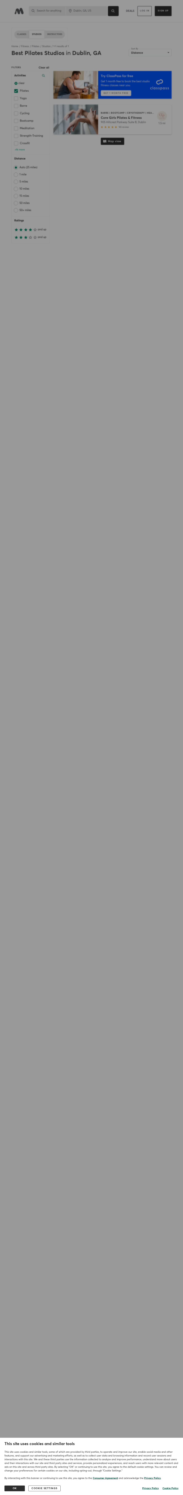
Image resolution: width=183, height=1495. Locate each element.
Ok (15, 1488)
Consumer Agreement (105, 1478)
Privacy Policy (152, 1478)
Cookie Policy (170, 1488)
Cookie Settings (44, 1488)
